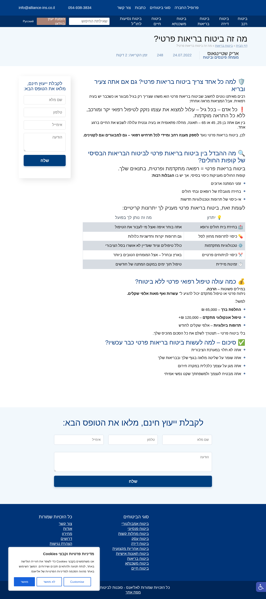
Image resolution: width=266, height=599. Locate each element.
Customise (77, 581)
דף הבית (241, 45)
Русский (28, 21)
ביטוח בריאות (203, 21)
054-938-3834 (79, 8)
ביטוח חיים (156, 21)
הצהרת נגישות (61, 543)
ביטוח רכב (242, 21)
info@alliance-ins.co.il (37, 8)
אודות (67, 528)
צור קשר (124, 7)
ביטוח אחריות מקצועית (130, 548)
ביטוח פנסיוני (138, 528)
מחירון (67, 533)
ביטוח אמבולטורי (135, 523)
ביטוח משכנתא (179, 21)
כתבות (140, 7)
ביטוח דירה (224, 21)
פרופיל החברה (187, 7)
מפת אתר (133, 592)
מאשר (24, 581)
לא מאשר (49, 581)
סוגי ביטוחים (160, 7)
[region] (54, 569)
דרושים (66, 538)
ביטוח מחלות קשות (133, 533)
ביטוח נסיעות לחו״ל (131, 21)
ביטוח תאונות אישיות (132, 553)
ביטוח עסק (140, 538)
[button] (261, 587)
